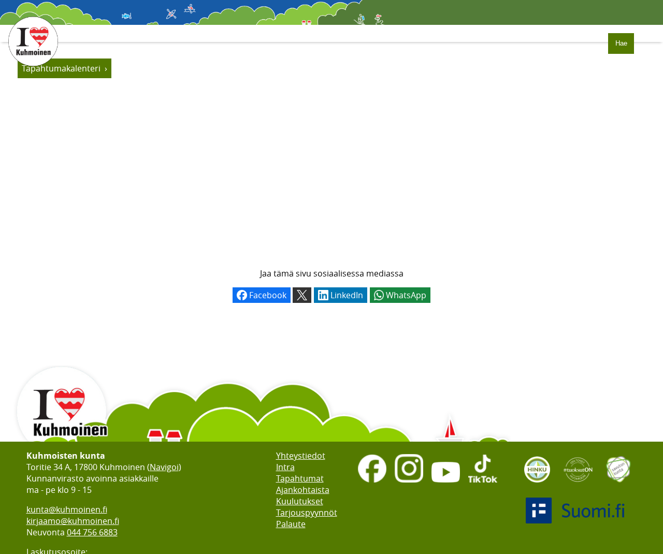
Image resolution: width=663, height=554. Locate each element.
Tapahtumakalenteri (61, 68)
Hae (621, 43)
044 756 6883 (92, 532)
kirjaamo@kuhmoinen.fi (72, 521)
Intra (285, 467)
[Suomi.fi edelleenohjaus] (578, 526)
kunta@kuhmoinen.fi (66, 509)
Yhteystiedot (300, 455)
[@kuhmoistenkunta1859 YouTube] (445, 483)
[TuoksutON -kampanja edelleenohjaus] (578, 485)
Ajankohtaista (302, 489)
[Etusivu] (33, 71)
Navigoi (164, 467)
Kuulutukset (299, 501)
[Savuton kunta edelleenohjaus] (618, 485)
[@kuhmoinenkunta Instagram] (409, 483)
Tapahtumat (300, 478)
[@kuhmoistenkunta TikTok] (482, 483)
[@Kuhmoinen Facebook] (372, 483)
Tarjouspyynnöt (306, 512)
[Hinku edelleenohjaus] (537, 485)
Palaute (291, 524)
